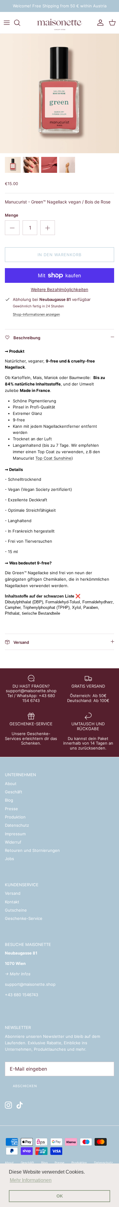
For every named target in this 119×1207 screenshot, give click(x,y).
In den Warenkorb (60, 254)
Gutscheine (16, 910)
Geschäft (13, 791)
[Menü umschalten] (6, 22)
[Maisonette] (59, 22)
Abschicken (25, 1086)
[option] (59, 93)
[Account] (99, 22)
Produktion (15, 816)
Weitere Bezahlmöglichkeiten (59, 289)
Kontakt (12, 901)
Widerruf (13, 842)
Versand (12, 893)
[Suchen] (20, 22)
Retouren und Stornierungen (32, 850)
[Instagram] (8, 1105)
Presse (11, 808)
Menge (11, 215)
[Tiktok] (19, 1105)
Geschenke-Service (23, 918)
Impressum (15, 833)
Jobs (9, 858)
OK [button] (59, 1196)
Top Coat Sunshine (53, 458)
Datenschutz (17, 825)
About (10, 783)
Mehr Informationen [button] (31, 1180)
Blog (9, 800)
